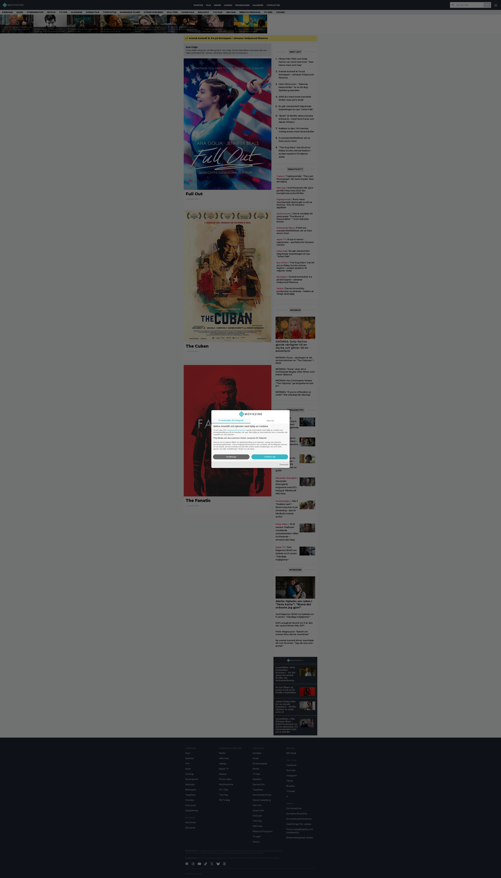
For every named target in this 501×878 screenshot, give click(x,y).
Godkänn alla (269, 457)
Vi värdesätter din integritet (231, 420)
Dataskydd (284, 465)
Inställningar (231, 457)
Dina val (270, 421)
